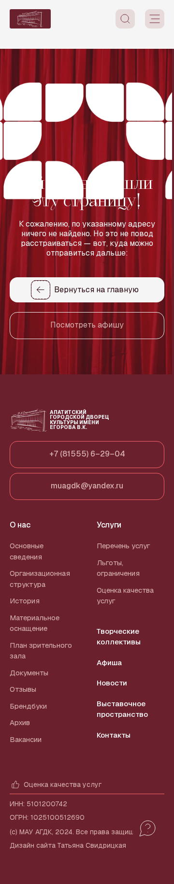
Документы (29, 672)
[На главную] (30, 19)
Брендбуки (28, 706)
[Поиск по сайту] (125, 19)
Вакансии (26, 739)
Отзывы (23, 689)
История (25, 600)
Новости (112, 682)
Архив (20, 722)
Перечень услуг (123, 545)
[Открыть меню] (154, 19)
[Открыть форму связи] (147, 828)
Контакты (113, 735)
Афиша (109, 662)
